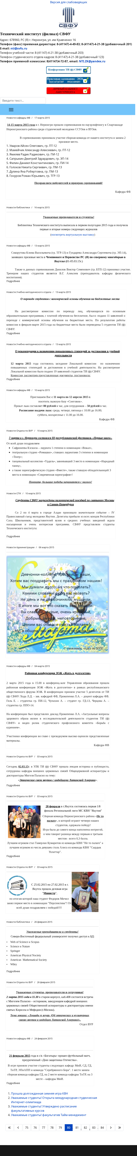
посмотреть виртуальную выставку (72, 234)
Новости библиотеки (18, 207)
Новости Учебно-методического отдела (28, 292)
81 (77, 1128)
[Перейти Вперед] (111, 1127)
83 (93, 1128)
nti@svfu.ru (19, 48)
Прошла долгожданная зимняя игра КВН (39, 1093)
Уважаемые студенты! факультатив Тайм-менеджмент (48, 1115)
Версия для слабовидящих (68, 2)
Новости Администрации (20, 547)
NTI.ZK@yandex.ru (92, 61)
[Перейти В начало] (9, 1127)
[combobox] (23, 100)
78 (52, 1128)
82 (85, 1128)
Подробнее (13, 281)
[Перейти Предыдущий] (18, 1127)
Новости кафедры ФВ (18, 117)
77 (43, 1128)
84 (102, 1128)
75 (26, 1128)
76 (35, 1128)
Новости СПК (13, 493)
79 (60, 1128)
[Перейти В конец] (119, 1127)
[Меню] (11, 109)
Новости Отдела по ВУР (19, 430)
